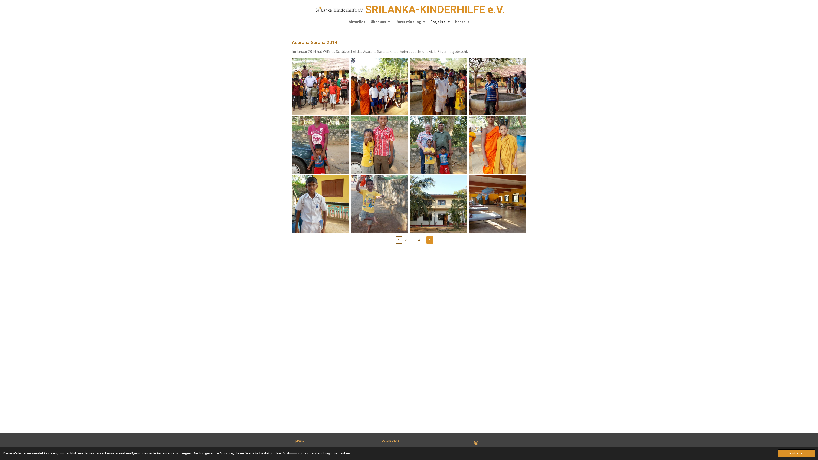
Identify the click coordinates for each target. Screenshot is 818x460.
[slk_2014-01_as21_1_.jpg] (497, 204)
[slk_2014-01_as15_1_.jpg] (379, 204)
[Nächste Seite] (429, 240)
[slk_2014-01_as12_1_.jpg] (497, 145)
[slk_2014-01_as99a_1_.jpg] (320, 86)
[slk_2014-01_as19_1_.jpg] (438, 204)
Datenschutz (390, 440)
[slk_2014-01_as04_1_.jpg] (320, 145)
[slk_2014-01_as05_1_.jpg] (379, 145)
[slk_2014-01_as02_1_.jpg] (438, 86)
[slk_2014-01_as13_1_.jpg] (320, 204)
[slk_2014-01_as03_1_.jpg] (497, 86)
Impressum (300, 440)
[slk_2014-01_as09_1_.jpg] (438, 145)
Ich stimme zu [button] (796, 453)
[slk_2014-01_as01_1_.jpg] (379, 86)
